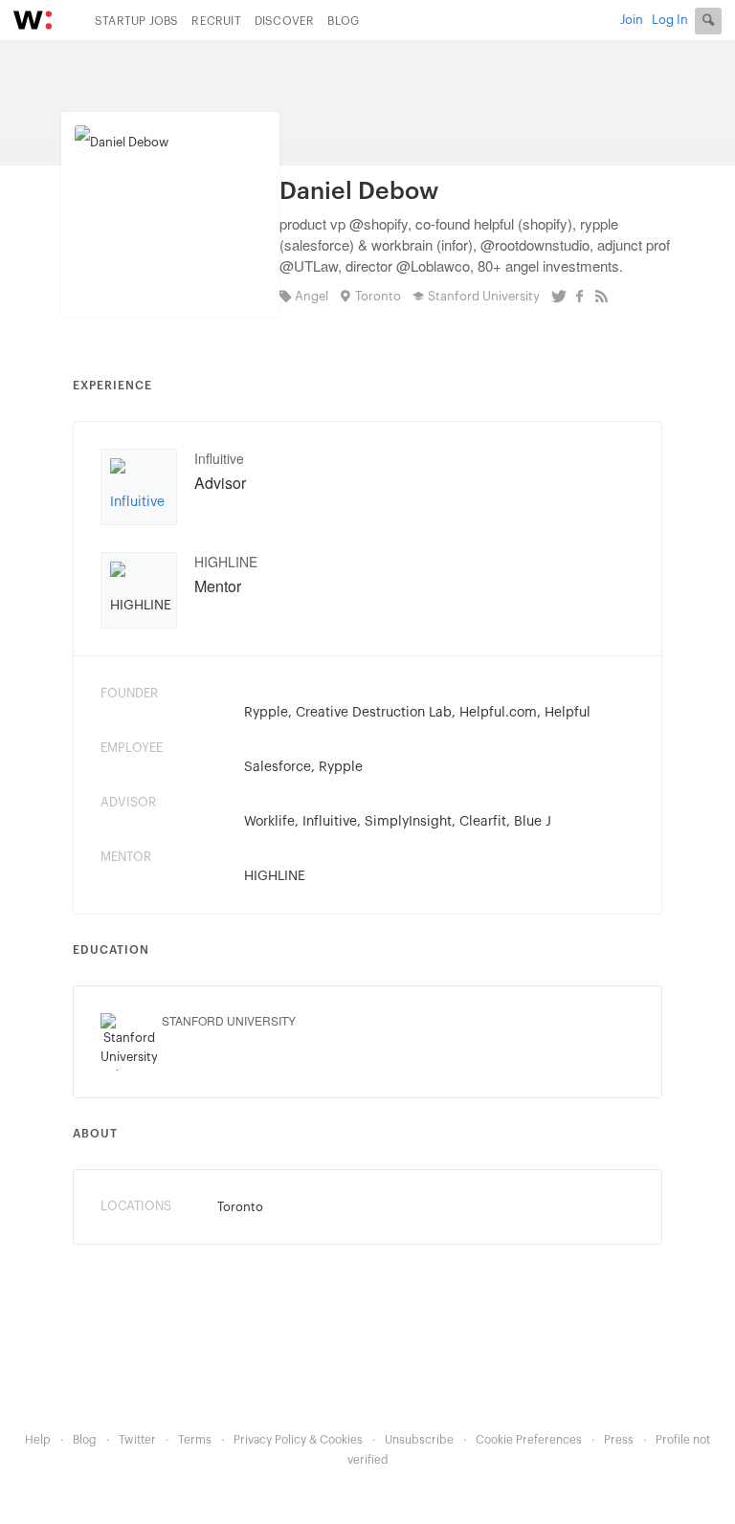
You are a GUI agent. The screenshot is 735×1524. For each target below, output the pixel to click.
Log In (670, 19)
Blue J (532, 821)
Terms (195, 1440)
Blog (343, 21)
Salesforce (277, 767)
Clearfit (482, 821)
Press (619, 1440)
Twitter (137, 1440)
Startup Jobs (136, 21)
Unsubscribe (419, 1440)
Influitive (219, 458)
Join (631, 19)
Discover (285, 21)
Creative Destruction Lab (374, 712)
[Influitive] (138, 494)
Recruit (215, 21)
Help (38, 1440)
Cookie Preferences (529, 1440)
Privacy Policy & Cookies (298, 1440)
